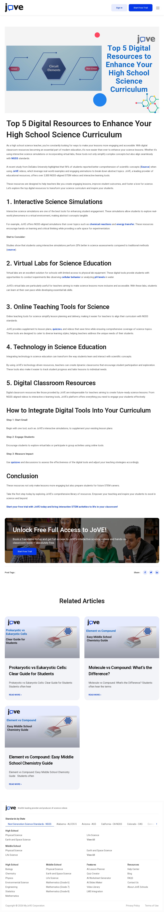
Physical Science (13, 835)
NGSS (14, 158)
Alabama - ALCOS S (67, 824)
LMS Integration (95, 891)
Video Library (93, 887)
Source (145, 166)
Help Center (133, 869)
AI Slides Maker (94, 882)
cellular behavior (71, 277)
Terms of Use (152, 905)
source (11, 249)
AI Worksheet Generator (99, 878)
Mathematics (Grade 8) (58, 891)
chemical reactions (100, 224)
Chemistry (10, 873)
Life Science (93, 835)
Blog (129, 873)
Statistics (10, 891)
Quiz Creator (93, 873)
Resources (133, 864)
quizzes (57, 329)
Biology (9, 869)
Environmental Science (17, 882)
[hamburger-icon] (157, 8)
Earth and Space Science (18, 839)
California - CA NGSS (111, 824)
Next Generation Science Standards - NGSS (29, 824)
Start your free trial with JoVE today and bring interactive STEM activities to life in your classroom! (62, 506)
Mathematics (12, 896)
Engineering (11, 887)
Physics (9, 878)
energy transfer (125, 224)
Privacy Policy (133, 905)
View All (91, 839)
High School (11, 864)
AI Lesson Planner (96, 869)
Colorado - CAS (135, 824)
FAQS (130, 878)
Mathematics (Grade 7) (58, 887)
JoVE (16, 171)
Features (91, 864)
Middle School (54, 864)
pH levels (99, 277)
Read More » (15, 695)
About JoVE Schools (137, 887)
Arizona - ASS (89, 824)
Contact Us (133, 882)
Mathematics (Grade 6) (58, 882)
